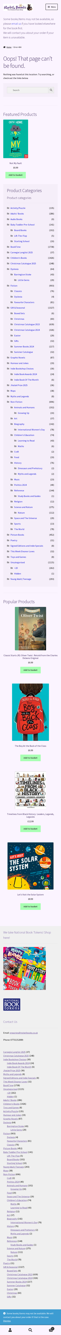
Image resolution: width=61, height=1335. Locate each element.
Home (9, 47)
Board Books (20, 230)
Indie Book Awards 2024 (25, 374)
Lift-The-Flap (20, 235)
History (17, 462)
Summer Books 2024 (24, 346)
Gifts (16, 340)
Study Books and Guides (29, 496)
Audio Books (16, 219)
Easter (17, 335)
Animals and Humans (24, 407)
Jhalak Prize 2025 (19, 385)
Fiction (13, 285)
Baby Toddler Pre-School (22, 224)
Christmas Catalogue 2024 (27, 329)
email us (16, 23)
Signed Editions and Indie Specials (26, 545)
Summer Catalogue (23, 352)
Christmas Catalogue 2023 (27, 324)
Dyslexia (14, 269)
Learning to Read (26, 440)
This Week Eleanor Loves (22, 551)
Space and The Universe (25, 518)
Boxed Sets (19, 313)
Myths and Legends (19, 396)
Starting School (22, 241)
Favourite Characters (24, 302)
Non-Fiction (16, 401)
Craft (16, 451)
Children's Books (18, 257)
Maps (13, 390)
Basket (47, 1328)
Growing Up (23, 413)
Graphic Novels (17, 357)
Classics (18, 291)
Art (15, 418)
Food (16, 457)
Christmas (19, 318)
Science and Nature (23, 507)
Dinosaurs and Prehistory (30, 468)
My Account (10, 1330)
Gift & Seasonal (17, 307)
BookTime (15, 246)
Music (17, 479)
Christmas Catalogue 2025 (23, 263)
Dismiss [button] (7, 1320)
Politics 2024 (20, 484)
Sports (17, 523)
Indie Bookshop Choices (22, 368)
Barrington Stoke (22, 274)
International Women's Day (31, 429)
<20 (16, 568)
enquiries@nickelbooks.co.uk (24, 1032)
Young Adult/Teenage (20, 579)
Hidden (17, 573)
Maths (21, 446)
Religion (18, 501)
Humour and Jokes (19, 363)
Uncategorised (17, 562)
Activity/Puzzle (17, 208)
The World (19, 529)
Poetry (13, 540)
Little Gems (23, 280)
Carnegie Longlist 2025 (21, 252)
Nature (21, 512)
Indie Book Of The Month (26, 379)
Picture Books (17, 534)
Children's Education (24, 435)
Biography (19, 424)
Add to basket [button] (16, 174)
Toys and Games (18, 556)
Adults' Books (17, 213)
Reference (19, 490)
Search (30, 1330)
